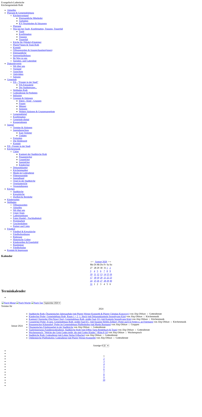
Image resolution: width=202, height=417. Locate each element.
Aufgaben (23, 21)
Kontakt (17, 47)
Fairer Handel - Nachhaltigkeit (27, 218)
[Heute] (37, 303)
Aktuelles (11, 10)
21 (105, 277)
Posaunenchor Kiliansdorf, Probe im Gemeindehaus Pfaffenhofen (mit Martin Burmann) (70, 324)
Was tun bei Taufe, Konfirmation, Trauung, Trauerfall (38, 29)
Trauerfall (23, 39)
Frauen (22, 103)
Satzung (17, 77)
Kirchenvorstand (21, 15)
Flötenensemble (20, 175)
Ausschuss (18, 71)
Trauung (23, 37)
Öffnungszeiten (20, 205)
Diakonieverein (14, 63)
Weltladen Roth (20, 90)
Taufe (21, 31)
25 (95, 281)
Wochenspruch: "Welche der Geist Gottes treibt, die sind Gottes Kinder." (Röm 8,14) (68, 332)
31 (91, 284)
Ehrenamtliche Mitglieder (31, 18)
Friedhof (11, 229)
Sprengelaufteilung (22, 55)
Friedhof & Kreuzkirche (24, 231)
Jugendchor (24, 162)
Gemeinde (12, 79)
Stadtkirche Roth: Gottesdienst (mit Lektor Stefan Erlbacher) (57, 335)
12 (98, 274)
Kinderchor (24, 165)
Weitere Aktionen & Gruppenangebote (37, 111)
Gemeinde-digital (21, 119)
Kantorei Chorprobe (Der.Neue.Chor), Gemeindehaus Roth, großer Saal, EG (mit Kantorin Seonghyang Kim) (80, 319)
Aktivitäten (18, 74)
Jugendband (18, 178)
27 (101, 281)
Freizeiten (17, 138)
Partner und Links (21, 226)
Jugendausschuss (21, 130)
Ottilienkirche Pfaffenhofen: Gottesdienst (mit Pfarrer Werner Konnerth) (62, 338)
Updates (23, 135)
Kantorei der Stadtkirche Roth (33, 154)
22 (108, 277)
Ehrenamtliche (19, 53)
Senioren (23, 109)
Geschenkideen (20, 223)
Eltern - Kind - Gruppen (30, 101)
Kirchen (11, 189)
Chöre (16, 151)
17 (91, 277)
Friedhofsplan (19, 247)
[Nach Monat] (9, 303)
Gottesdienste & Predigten (25, 93)
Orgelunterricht (20, 183)
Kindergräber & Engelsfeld (25, 242)
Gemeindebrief (20, 114)
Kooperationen (20, 122)
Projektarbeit (19, 221)
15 (108, 274)
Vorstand (17, 69)
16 (111, 274)
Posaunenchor (25, 157)
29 (108, 281)
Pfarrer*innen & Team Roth (26, 45)
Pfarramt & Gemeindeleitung (20, 13)
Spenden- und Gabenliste (25, 61)
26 (98, 281)
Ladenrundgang (20, 215)
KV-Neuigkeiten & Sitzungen (33, 23)
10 (91, 274)
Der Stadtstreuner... (28, 87)
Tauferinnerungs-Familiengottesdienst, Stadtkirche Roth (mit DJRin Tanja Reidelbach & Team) (73, 330)
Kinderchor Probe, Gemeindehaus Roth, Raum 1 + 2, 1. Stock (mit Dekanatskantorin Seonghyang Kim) (77, 316)
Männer (22, 106)
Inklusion (17, 95)
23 (111, 277)
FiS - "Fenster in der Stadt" (25, 82)
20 (101, 277)
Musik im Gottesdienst (23, 173)
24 (91, 281)
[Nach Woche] (23, 303)
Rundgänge (18, 245)
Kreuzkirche (19, 194)
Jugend (10, 125)
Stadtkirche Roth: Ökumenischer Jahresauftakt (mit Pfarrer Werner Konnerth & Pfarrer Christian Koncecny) (79, 314)
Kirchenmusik (13, 149)
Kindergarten (13, 199)
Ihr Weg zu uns (20, 58)
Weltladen (11, 202)
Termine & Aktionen (22, 127)
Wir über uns (19, 66)
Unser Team (18, 213)
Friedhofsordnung (21, 234)
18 (95, 277)
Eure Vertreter (25, 133)
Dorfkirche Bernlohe (22, 197)
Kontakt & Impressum (17, 250)
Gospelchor (24, 159)
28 (105, 281)
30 (111, 281)
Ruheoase (17, 237)
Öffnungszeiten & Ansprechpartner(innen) (32, 50)
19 (98, 277)
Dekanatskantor (20, 167)
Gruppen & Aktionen (23, 98)
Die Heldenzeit (20, 141)
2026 (104, 261)
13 (101, 274)
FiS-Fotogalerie (26, 85)
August (98, 261)
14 (105, 274)
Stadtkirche (18, 191)
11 (95, 274)
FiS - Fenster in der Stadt (18, 146)
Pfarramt (17, 26)
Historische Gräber (22, 239)
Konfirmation (25, 34)
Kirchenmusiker (20, 170)
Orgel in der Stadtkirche (24, 181)
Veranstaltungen (20, 186)
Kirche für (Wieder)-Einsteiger (27, 42)
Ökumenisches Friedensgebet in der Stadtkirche (51, 327)
